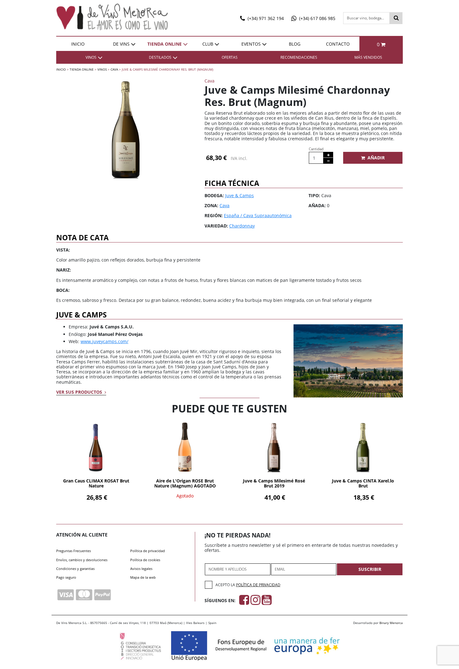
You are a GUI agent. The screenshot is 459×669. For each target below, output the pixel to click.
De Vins (121, 44)
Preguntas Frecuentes (73, 550)
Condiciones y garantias (75, 568)
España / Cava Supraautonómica (258, 215)
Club (207, 44)
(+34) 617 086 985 (316, 18)
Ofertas (230, 57)
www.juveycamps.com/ (104, 341)
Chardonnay (242, 226)
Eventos (251, 44)
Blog (294, 44)
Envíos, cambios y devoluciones (81, 559)
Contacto (338, 44)
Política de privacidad (147, 550)
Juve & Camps (239, 195)
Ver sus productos (79, 392)
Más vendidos (368, 57)
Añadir (376, 158)
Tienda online (164, 44)
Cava (114, 69)
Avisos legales (141, 568)
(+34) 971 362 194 (265, 18)
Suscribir (369, 569)
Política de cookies (145, 559)
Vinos (102, 69)
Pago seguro (66, 577)
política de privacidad (258, 584)
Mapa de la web (143, 577)
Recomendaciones (298, 57)
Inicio (78, 44)
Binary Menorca (391, 623)
